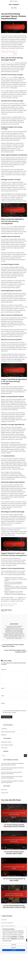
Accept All (13, 950)
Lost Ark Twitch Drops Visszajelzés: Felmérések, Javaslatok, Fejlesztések (12, 768)
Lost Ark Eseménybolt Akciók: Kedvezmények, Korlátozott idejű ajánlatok (11, 777)
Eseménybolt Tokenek (6, 742)
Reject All (14, 947)
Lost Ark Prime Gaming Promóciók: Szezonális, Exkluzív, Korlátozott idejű (14, 906)
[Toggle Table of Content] (13, 54)
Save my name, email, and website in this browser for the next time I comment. (14, 711)
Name (3, 688)
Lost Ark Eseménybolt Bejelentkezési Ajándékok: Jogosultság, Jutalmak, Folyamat (12, 764)
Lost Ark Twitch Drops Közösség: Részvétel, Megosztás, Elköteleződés (11, 772)
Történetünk (4, 728)
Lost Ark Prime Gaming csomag (9, 63)
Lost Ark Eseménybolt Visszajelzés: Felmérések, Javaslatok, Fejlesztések (12, 781)
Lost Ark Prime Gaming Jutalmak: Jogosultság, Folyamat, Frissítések (14, 825)
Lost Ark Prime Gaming (7, 226)
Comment (3, 669)
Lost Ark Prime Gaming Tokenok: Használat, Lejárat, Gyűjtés (14, 852)
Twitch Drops (4, 747)
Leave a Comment (13, 604)
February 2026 (4, 792)
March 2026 (4, 789)
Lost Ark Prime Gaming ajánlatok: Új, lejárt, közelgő (14, 879)
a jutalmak (16, 597)
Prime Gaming (9, 77)
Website (3, 703)
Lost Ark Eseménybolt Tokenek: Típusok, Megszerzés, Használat (13, 645)
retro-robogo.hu (14, 4)
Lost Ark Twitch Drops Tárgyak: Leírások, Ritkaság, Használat (15, 651)
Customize (13, 944)
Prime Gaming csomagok (7, 605)
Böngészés (3, 734)
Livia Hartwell (14, 624)
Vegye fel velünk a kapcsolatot (8, 731)
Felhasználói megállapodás (7, 922)
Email (2, 695)
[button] (14, 8)
